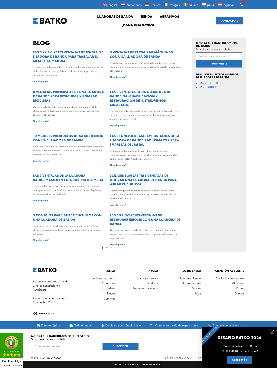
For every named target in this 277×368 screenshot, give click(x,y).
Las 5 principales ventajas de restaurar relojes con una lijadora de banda (145, 219)
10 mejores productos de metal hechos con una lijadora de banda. (68, 138)
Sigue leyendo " (41, 81)
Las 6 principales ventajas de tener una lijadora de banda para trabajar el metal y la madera (68, 56)
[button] (271, 332)
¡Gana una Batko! (138, 25)
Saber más (239, 360)
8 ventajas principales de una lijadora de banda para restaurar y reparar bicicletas (68, 96)
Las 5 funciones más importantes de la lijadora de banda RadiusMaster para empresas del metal (144, 140)
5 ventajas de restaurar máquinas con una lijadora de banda (141, 54)
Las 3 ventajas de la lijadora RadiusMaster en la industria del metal (68, 177)
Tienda (146, 16)
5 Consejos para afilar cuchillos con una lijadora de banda (67, 217)
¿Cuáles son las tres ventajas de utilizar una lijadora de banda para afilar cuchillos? (143, 179)
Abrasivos (169, 16)
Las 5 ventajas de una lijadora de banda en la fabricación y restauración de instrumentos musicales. (140, 98)
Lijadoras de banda (115, 16)
